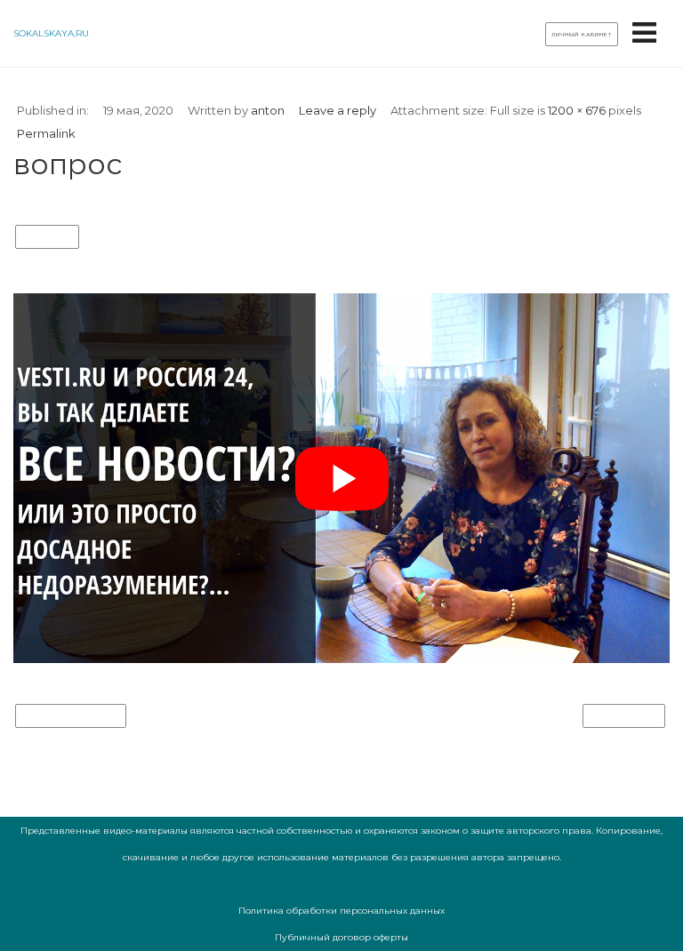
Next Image (624, 716)
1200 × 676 (577, 110)
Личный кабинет (581, 34)
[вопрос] (341, 659)
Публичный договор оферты (341, 937)
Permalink (46, 133)
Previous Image (70, 716)
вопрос (47, 237)
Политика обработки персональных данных (341, 910)
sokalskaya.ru (51, 33)
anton (268, 110)
